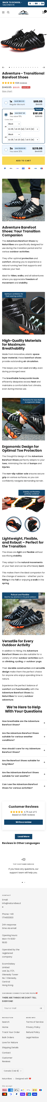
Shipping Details (10, 1047)
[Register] (41, 1008)
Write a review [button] (23, 822)
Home (5, 1027)
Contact (6, 1052)
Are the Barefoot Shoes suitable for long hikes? (21, 762)
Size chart (7, 91)
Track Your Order (11, 1032)
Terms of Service (34, 1021)
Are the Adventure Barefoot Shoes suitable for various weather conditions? (20, 737)
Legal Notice (32, 1037)
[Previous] (3, 67)
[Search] (8, 12)
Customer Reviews (7, 1059)
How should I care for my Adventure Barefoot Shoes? (21, 750)
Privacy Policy (33, 1027)
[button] (8, 82)
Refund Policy (33, 1032)
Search (5, 1021)
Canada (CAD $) (11, 1071)
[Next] (44, 67)
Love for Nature (10, 1042)
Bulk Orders (8, 1037)
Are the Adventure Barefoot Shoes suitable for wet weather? (20, 774)
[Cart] (43, 12)
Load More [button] (23, 836)
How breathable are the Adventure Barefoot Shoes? (20, 723)
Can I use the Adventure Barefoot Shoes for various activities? (20, 786)
